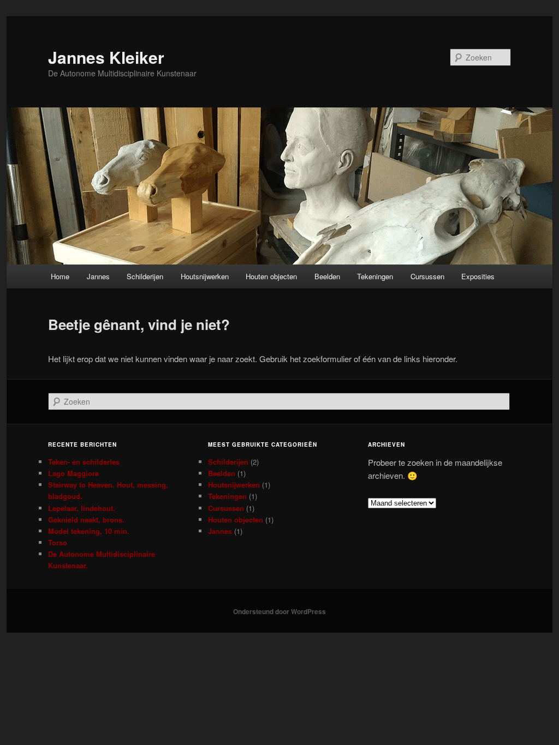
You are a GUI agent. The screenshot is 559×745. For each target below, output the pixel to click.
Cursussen (427, 276)
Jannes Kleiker (106, 57)
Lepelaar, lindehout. (81, 508)
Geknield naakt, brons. (86, 519)
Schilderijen (145, 276)
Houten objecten (271, 276)
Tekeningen (375, 276)
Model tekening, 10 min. (88, 531)
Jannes (98, 276)
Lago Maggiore (73, 473)
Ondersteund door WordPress (279, 611)
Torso (57, 542)
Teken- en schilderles (84, 461)
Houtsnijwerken (205, 276)
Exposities (478, 276)
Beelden (327, 276)
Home (60, 276)
